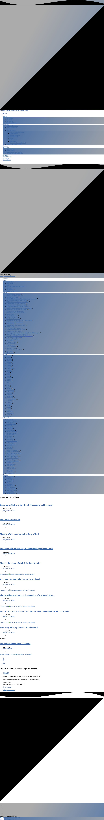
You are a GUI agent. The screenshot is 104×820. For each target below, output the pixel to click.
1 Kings (8, 367)
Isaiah (8, 373)
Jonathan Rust (10, 444)
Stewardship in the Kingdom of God (16, 300)
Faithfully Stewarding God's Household (17, 306)
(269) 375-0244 (7, 687)
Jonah (8, 376)
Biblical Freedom (11, 348)
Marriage (9, 288)
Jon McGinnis (10, 442)
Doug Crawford (10, 430)
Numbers (9, 360)
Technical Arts (14, 140)
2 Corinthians (10, 391)
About (5, 116)
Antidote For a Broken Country (14, 322)
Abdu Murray (10, 419)
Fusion (8, 129)
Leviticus (9, 359)
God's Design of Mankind (13, 294)
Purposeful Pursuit (11, 316)
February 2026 (10, 485)
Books (5, 354)
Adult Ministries (11, 130)
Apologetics (9, 282)
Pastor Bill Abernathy (12, 450)
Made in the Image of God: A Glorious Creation (20, 563)
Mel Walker (9, 448)
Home (5, 113)
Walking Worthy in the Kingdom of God (17, 302)
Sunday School (14, 133)
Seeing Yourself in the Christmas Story (17, 334)
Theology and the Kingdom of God (16, 303)
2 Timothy (9, 402)
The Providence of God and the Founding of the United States (27, 595)
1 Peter (8, 407)
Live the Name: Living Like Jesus (15, 330)
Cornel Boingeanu (11, 421)
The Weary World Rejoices (13, 328)
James (8, 405)
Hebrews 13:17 (4, 622)
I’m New (5, 115)
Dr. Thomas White (11, 433)
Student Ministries (11, 127)
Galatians (9, 393)
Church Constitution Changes (14, 296)
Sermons (12, 276)
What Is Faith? (10, 345)
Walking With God (11, 342)
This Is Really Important (13, 319)
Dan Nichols (9, 427)
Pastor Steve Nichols (12, 461)
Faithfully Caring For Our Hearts (15, 311)
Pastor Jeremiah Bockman (13, 453)
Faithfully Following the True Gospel (16, 309)
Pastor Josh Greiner (12, 456)
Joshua (8, 362)
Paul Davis (9, 462)
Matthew (8, 380)
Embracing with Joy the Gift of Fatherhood (19, 627)
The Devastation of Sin (10, 519)
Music (11, 138)
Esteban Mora (10, 435)
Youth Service (10, 473)
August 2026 (10, 476)
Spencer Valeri (10, 468)
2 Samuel (9, 365)
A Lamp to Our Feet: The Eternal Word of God (20, 579)
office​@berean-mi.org (9, 690)
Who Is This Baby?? (12, 317)
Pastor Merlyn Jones (12, 458)
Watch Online (7, 160)
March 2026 (9, 484)
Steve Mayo (9, 470)
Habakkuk (9, 377)
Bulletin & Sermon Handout (14, 152)
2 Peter (8, 408)
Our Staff (9, 120)
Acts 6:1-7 (3, 654)
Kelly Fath (9, 445)
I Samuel (8, 416)
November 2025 (11, 490)
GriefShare (13, 141)
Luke (7, 384)
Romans (8, 388)
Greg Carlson (10, 439)
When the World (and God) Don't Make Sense (19, 320)
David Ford (9, 428)
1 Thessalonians (11, 399)
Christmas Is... (10, 323)
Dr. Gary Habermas (11, 431)
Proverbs (9, 371)
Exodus (8, 357)
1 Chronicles (10, 368)
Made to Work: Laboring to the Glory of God (19, 534)
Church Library (10, 150)
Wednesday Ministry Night (14, 144)
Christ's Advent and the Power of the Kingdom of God (21, 299)
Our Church (9, 118)
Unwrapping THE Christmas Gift (15, 313)
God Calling (9, 351)
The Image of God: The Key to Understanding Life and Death (26, 549)
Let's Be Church (10, 343)
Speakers (6, 418)
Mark (7, 382)
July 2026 (9, 478)
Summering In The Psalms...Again (15, 325)
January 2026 (10, 487)
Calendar (5, 146)
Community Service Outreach (18, 143)
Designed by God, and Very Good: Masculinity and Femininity (26, 505)
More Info (6, 672)
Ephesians (9, 394)
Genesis (8, 356)
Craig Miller (9, 422)
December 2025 (11, 489)
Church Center (7, 157)
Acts (7, 387)
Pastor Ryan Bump (11, 459)
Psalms (8, 370)
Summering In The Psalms (13, 331)
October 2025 (10, 492)
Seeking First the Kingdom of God (16, 305)
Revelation (9, 411)
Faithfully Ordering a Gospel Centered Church (19, 308)
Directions (6, 673)
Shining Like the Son (12, 297)
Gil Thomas (9, 436)
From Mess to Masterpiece (14, 337)
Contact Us (6, 158)
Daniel (8, 374)
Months (5, 475)
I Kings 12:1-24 (4, 606)
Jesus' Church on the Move (14, 350)
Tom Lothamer (10, 472)
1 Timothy (9, 401)
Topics (5, 280)
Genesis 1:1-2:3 (4, 574)
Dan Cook (9, 425)
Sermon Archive (10, 149)
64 (4, 663)
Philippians (9, 396)
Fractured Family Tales (12, 339)
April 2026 (9, 482)
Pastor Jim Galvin (11, 455)
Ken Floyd (9, 447)
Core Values (9, 283)
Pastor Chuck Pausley (12, 452)
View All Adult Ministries (17, 132)
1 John (8, 410)
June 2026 (9, 479)
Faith (7, 285)
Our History (9, 121)
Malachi (8, 379)
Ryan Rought (10, 465)
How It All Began (11, 347)
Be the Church (10, 314)
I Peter (8, 414)
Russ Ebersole (10, 464)
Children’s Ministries (12, 126)
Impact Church (10, 326)
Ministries (6, 124)
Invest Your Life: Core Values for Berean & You (19, 336)
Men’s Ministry (14, 137)
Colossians (9, 397)
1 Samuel (9, 363)
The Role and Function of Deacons (15, 643)
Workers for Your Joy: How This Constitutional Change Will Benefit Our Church (34, 611)
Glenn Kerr (9, 438)
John (7, 385)
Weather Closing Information (14, 153)
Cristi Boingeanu (11, 424)
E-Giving (5, 155)
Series (5, 292)
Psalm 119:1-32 (4, 590)
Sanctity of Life (10, 291)
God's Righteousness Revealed (15, 286)
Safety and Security (12, 123)
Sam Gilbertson (10, 467)
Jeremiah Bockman (11, 441)
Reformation (9, 289)
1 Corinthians (10, 390)
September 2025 (11, 493)
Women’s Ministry (15, 135)
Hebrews (9, 404)
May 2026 (9, 481)
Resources (6, 147)
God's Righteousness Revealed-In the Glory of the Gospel (22, 333)
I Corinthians (10, 413)
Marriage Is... (10, 353)
